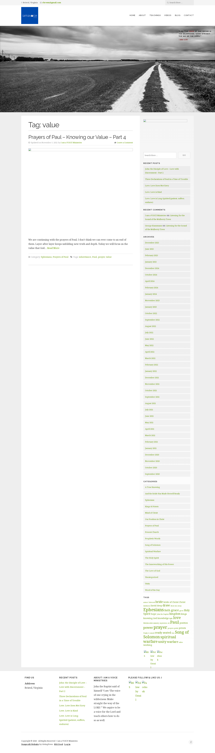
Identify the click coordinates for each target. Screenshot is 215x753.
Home (132, 15)
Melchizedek (148, 623)
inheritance (85, 256)
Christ (182, 602)
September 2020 (152, 474)
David (153, 605)
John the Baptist (163, 614)
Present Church (152, 532)
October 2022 (151, 313)
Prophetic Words (152, 538)
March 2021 (150, 435)
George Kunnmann (153, 225)
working (147, 645)
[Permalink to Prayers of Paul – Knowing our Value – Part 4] (80, 192)
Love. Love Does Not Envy (157, 185)
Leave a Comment (125, 142)
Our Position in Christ (154, 519)
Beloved (152, 602)
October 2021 (151, 390)
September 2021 (152, 397)
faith (167, 610)
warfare (172, 642)
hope (153, 614)
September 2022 (152, 319)
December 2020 (152, 454)
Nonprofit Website (30, 744)
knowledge (163, 618)
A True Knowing (152, 487)
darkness (146, 606)
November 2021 (152, 384)
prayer (101, 256)
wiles (181, 642)
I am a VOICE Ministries (71, 142)
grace (175, 610)
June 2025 (149, 249)
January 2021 (151, 448)
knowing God (150, 618)
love (177, 617)
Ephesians (46, 256)
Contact (189, 15)
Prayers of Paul (60, 256)
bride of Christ (171, 602)
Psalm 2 (146, 633)
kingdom (174, 613)
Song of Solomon (152, 545)
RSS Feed (58, 744)
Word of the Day (152, 590)
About (142, 15)
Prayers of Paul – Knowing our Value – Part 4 (77, 137)
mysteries (163, 623)
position (184, 622)
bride (159, 602)
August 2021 (150, 403)
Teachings (155, 15)
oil (169, 623)
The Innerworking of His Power (159, 564)
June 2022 (149, 339)
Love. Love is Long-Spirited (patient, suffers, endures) (72, 720)
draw (166, 605)
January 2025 (151, 261)
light (171, 618)
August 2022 (150, 326)
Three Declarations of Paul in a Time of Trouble (166, 179)
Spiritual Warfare (153, 551)
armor (145, 602)
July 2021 (149, 409)
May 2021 (149, 422)
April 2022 (149, 351)
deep (159, 605)
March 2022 (150, 358)
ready (158, 632)
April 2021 (149, 429)
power (148, 627)
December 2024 (152, 268)
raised (152, 633)
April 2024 (149, 281)
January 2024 (151, 294)
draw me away (176, 606)
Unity (147, 583)
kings (184, 614)
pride (176, 628)
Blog (177, 15)
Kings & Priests (152, 506)
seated (167, 632)
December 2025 (152, 242)
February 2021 (151, 441)
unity (162, 641)
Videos (167, 15)
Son (173, 633)
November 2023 (152, 300)
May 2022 (149, 345)
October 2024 (151, 274)
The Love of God (152, 570)
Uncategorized (151, 577)
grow (181, 611)
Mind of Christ (151, 512)
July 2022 (149, 332)
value (109, 256)
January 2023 (151, 307)
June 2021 (149, 416)
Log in (67, 744)
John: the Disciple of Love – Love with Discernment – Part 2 (73, 687)
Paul (94, 256)
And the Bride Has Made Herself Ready (162, 493)
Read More (53, 248)
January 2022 (151, 371)
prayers (171, 628)
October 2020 (151, 467)
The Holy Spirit (152, 557)
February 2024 (151, 287)
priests (182, 628)
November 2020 (152, 461)
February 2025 (151, 255)
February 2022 (151, 364)
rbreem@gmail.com (51, 2)
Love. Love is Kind (153, 192)
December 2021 (152, 377)
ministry (156, 623)
